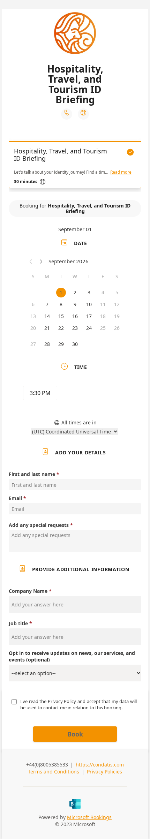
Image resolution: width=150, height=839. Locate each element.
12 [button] (117, 304)
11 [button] (103, 304)
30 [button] (75, 344)
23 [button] (75, 328)
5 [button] (116, 292)
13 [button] (33, 316)
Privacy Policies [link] (104, 771)
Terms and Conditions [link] (53, 771)
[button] (31, 261)
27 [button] (33, 344)
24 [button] (89, 328)
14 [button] (47, 316)
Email (15, 498)
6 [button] (33, 304)
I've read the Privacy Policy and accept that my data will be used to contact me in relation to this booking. (79, 704)
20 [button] (33, 328)
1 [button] (61, 292)
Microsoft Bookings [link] (89, 817)
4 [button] (103, 292)
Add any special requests (39, 525)
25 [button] (103, 328)
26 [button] (117, 328)
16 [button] (75, 316)
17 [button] (89, 316)
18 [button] (103, 316)
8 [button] (61, 304)
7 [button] (47, 304)
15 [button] (61, 316)
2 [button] (75, 292)
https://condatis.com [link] (100, 764)
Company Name (28, 591)
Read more (121, 172)
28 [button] (47, 344)
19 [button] (117, 316)
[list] (75, 166)
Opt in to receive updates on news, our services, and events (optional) (72, 656)
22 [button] (61, 328)
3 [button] (89, 292)
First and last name (32, 474)
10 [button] (89, 304)
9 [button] (75, 304)
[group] (75, 394)
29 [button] (61, 344)
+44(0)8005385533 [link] (47, 764)
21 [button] (47, 328)
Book (75, 734)
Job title (18, 623)
